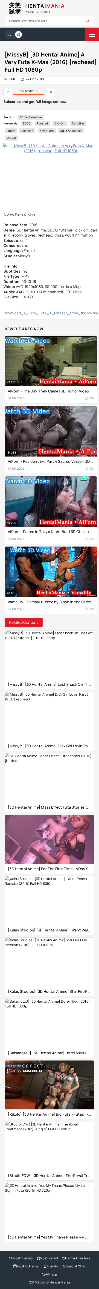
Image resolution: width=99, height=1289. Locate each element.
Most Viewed (22, 1258)
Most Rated (49, 1258)
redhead (27, 131)
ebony (11, 131)
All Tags (51, 1274)
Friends (52, 1266)
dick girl (60, 123)
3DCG (26, 123)
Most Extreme (27, 1266)
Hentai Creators (77, 1258)
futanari (42, 123)
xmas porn (47, 131)
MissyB (11, 138)
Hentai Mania (60, 1282)
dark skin (78, 123)
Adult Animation (71, 131)
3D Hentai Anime (31, 117)
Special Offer (76, 1266)
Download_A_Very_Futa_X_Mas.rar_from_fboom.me (50, 313)
